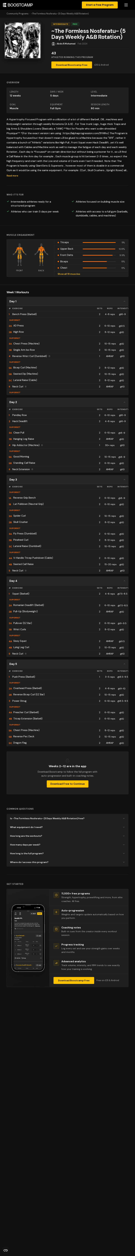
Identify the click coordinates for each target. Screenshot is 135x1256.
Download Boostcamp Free (71, 64)
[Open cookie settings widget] (6, 1250)
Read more (12, 175)
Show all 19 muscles (69, 273)
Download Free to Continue (67, 784)
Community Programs (17, 13)
